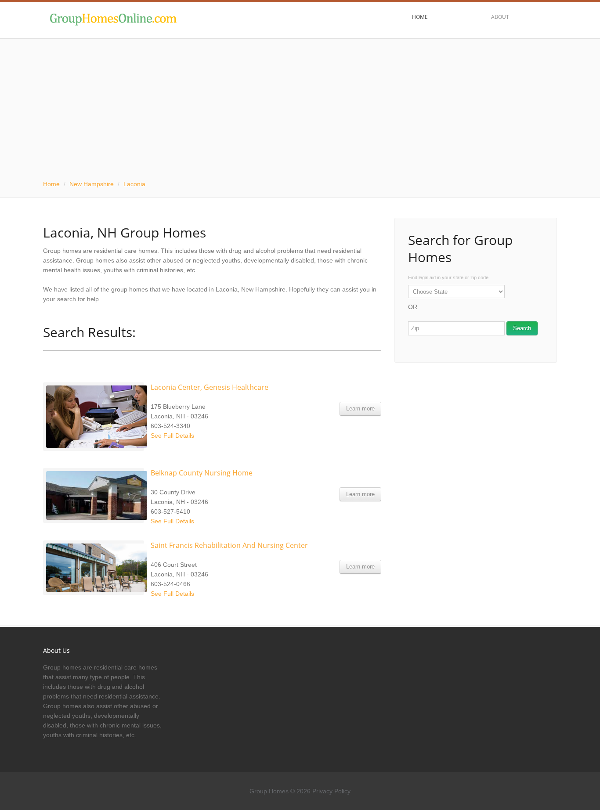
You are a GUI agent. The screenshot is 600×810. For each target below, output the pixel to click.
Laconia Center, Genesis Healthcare (209, 387)
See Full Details (172, 435)
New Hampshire (91, 183)
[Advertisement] (300, 104)
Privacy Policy (331, 791)
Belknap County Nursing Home (202, 473)
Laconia (134, 183)
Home (51, 183)
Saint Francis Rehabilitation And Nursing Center (229, 545)
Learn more (360, 408)
